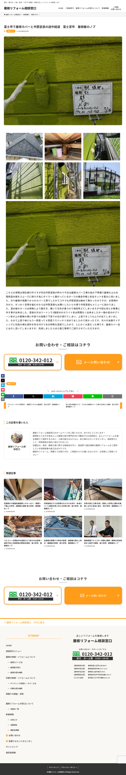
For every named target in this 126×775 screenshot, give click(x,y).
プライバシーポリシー (69, 767)
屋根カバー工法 (16, 662)
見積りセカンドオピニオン (20, 741)
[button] (13, 396)
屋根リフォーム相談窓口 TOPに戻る (26, 622)
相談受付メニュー (14, 651)
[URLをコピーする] (112, 396)
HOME (9, 645)
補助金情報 (14, 730)
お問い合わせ (14, 735)
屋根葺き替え (15, 667)
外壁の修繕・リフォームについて (20, 677)
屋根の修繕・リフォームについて (20, 656)
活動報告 (13, 725)
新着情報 (10, 714)
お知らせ (13, 719)
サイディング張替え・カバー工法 (23, 683)
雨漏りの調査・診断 (15, 693)
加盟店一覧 (14, 709)
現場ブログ (10, 31)
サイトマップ (12, 746)
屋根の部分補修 (16, 672)
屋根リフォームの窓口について (19, 703)
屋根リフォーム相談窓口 (20, 8)
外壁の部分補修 (16, 688)
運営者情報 (11, 752)
